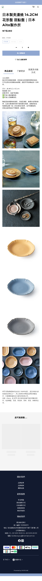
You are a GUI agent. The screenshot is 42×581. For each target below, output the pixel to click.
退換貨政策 (21, 508)
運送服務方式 (21, 503)
